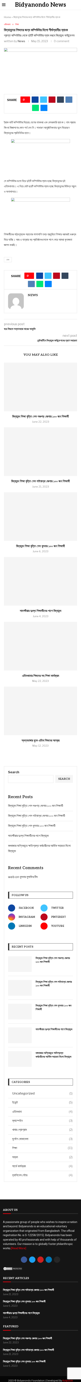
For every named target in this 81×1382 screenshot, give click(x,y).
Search (13, 772)
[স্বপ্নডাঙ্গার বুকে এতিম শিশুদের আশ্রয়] (40, 711)
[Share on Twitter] (43, 99)
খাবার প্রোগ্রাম (42, 1130)
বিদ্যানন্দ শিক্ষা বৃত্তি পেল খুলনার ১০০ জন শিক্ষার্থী (40, 546)
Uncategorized (42, 1093)
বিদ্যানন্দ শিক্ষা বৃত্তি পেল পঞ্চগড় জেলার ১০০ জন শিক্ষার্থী (40, 417)
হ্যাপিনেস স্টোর (42, 1175)
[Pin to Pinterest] (52, 99)
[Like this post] (27, 99)
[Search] (78, 5)
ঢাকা (7, 259)
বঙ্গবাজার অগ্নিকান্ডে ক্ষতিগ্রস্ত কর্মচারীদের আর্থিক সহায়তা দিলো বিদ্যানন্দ (53, 1055)
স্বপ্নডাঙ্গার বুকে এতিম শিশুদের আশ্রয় (41, 740)
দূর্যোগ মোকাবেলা (42, 1139)
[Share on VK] (68, 99)
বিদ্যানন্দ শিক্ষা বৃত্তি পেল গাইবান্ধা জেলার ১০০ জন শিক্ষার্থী (40, 481)
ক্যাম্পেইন (42, 1121)
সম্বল (42, 1157)
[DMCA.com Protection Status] (13, 1268)
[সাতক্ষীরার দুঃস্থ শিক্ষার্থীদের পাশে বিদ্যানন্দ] (40, 581)
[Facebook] (24, 1259)
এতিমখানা (42, 1112)
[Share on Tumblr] (60, 99)
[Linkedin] (49, 1259)
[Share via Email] (43, 108)
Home (7, 17)
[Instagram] (57, 1259)
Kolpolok (68, 1380)
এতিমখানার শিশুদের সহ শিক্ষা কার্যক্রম (40, 676)
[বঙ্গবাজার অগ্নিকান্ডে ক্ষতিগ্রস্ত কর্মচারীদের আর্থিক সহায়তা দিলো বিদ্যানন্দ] (20, 1059)
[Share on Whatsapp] (35, 108)
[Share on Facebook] (35, 99)
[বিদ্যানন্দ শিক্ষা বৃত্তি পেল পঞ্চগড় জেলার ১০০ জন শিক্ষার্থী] (40, 387)
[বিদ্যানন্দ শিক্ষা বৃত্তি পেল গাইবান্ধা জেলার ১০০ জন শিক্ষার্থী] (40, 451)
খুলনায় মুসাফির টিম (29, 877)
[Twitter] (32, 1259)
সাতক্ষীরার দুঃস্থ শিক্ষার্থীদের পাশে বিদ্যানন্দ (40, 611)
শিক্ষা (42, 1148)
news (21, 41)
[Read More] (18, 1248)
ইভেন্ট (42, 1102)
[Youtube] (40, 1259)
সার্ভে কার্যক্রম (42, 1166)
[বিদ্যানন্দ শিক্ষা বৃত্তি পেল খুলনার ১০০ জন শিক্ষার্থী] (40, 516)
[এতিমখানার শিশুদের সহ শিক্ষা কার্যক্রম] (40, 646)
